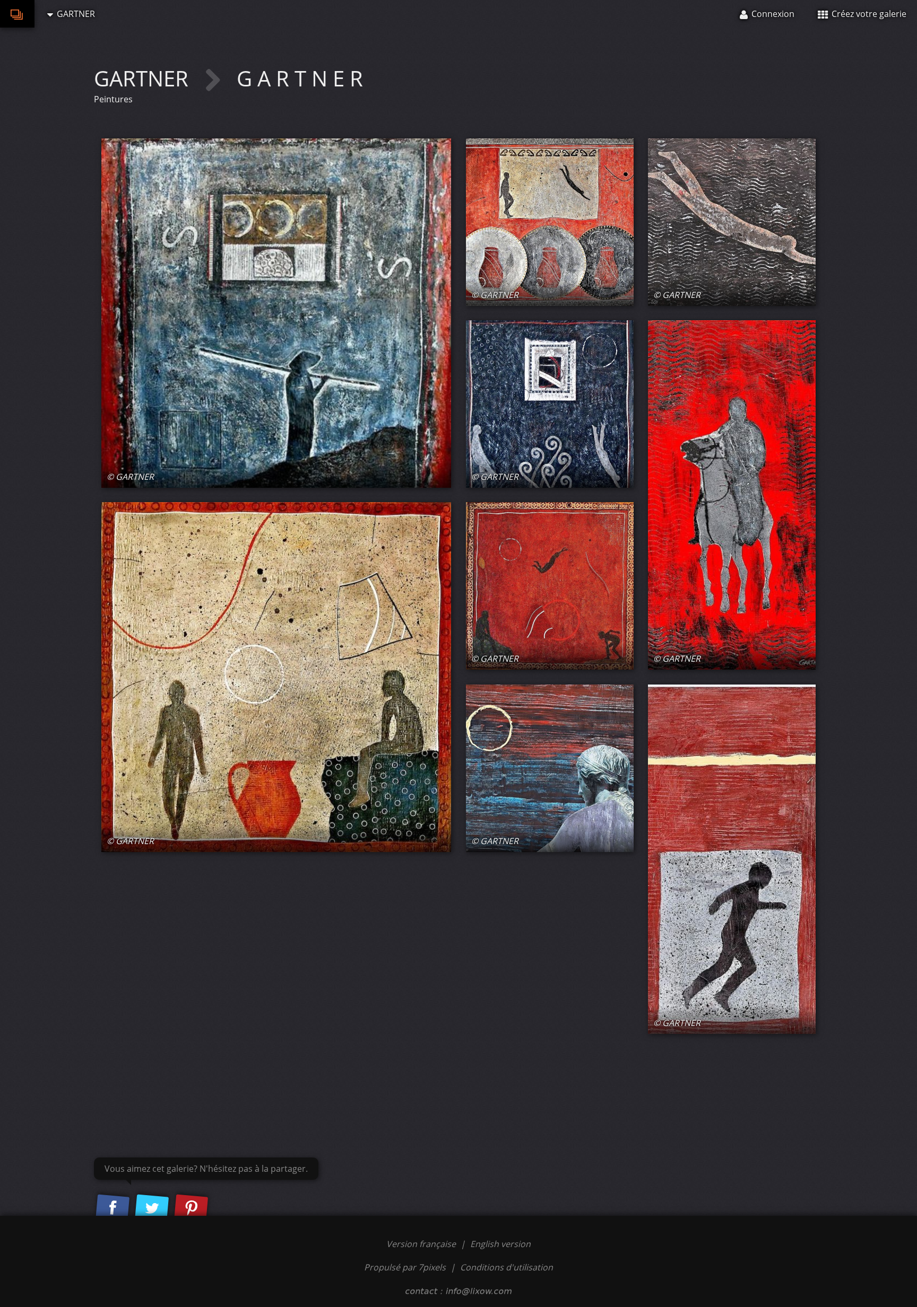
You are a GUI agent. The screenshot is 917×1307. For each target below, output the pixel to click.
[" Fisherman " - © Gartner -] (276, 313)
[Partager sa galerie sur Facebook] (112, 1208)
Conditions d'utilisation (506, 1267)
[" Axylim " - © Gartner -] (276, 677)
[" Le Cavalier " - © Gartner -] (732, 495)
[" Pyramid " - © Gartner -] (550, 586)
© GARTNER (130, 477)
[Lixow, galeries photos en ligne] (17, 14)
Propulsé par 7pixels (405, 1267)
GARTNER (144, 78)
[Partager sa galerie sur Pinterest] (191, 1208)
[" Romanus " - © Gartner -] (550, 768)
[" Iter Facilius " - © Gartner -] (550, 404)
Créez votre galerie (867, 14)
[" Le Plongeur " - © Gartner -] (732, 222)
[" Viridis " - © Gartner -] (732, 859)
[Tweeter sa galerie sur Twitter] (152, 1208)
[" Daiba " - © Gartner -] (550, 222)
